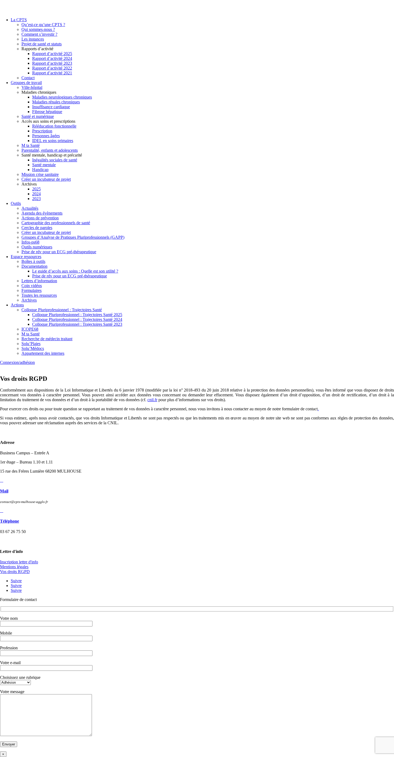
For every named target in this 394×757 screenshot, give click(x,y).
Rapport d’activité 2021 (52, 73)
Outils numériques (36, 247)
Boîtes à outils (33, 261)
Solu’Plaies (30, 343)
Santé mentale (44, 164)
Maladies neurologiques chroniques (62, 97)
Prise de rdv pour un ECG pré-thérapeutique (58, 251)
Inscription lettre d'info (19, 562)
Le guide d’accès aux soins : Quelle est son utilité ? (75, 271)
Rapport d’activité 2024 (52, 58)
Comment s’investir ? (39, 34)
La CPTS (19, 19)
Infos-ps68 (30, 242)
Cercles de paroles (36, 227)
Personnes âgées (46, 135)
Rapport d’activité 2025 (52, 53)
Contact (28, 77)
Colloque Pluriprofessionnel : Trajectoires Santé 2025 (77, 314)
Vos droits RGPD (15, 571)
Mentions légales (14, 566)
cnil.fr (152, 399)
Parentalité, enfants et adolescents (49, 150)
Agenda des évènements (41, 213)
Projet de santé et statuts (41, 44)
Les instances (32, 39)
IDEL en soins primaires (52, 140)
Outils (16, 203)
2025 (36, 189)
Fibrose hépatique (47, 111)
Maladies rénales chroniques (56, 102)
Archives (29, 300)
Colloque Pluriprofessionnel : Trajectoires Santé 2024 (77, 319)
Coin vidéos (31, 285)
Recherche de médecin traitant (46, 338)
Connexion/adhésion (17, 362)
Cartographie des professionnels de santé (55, 222)
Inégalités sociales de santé (54, 160)
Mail (4, 491)
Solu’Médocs (32, 348)
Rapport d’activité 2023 (52, 63)
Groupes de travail (26, 82)
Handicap (40, 169)
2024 (36, 193)
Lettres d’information (39, 280)
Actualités (29, 208)
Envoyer (8, 744)
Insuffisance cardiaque (51, 106)
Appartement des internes (42, 353)
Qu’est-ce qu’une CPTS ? (43, 24)
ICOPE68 (29, 329)
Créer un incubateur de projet (46, 179)
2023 (36, 198)
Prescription (42, 131)
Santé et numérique (37, 116)
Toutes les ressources (39, 295)
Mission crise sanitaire (40, 174)
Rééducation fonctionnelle (54, 126)
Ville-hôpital (31, 87)
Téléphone (9, 521)
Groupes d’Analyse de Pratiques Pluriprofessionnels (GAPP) (72, 237)
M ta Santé (30, 145)
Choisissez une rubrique (20, 677)
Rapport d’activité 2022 (52, 68)
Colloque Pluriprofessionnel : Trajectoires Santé (61, 309)
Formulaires (31, 290)
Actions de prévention (40, 218)
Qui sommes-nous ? (38, 29)
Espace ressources (26, 256)
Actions (17, 305)
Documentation (34, 266)
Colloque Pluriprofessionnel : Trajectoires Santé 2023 (77, 324)
